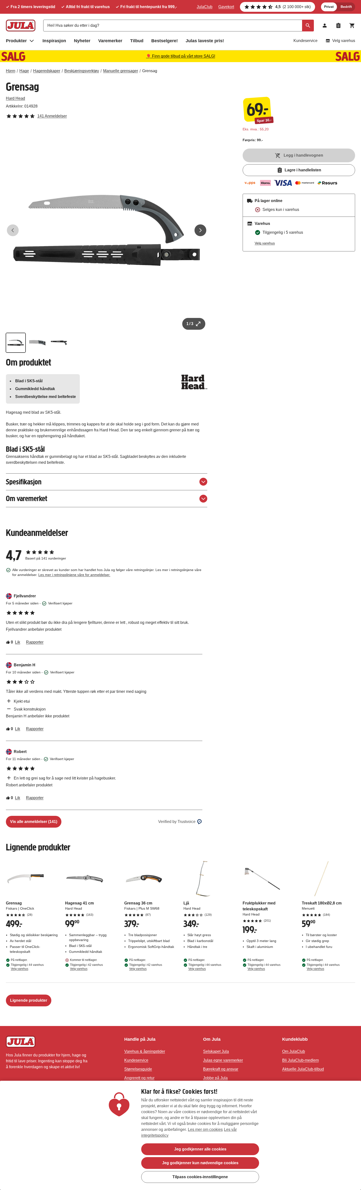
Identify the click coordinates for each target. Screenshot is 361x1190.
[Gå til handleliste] (338, 25)
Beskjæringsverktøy (81, 71)
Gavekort (226, 7)
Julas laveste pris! (205, 40)
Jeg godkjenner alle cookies (200, 1149)
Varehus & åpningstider (144, 1051)
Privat (329, 7)
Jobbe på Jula (215, 1078)
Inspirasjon (54, 40)
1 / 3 (189, 324)
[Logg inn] (325, 25)
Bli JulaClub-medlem (300, 1060)
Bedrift (346, 7)
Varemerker (110, 40)
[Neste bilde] (200, 230)
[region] (180, 1135)
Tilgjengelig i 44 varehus (27, 967)
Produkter (16, 40)
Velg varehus (343, 41)
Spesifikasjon (24, 481)
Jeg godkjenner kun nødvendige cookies (200, 1163)
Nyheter (82, 40)
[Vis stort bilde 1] (106, 230)
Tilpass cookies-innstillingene (200, 1177)
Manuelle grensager (120, 71)
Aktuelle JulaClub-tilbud (303, 1069)
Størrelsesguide (138, 1069)
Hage (24, 71)
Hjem (10, 71)
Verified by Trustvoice (176, 822)
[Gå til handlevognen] (352, 25)
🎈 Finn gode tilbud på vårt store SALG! (180, 56)
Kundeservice (305, 41)
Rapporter (34, 642)
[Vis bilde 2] (37, 343)
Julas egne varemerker (223, 1060)
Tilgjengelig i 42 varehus (86, 967)
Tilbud (136, 40)
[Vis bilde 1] (16, 343)
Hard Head (15, 98)
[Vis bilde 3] (59, 343)
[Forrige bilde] (13, 230)
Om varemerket (26, 498)
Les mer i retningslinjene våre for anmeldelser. (74, 575)
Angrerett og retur (139, 1078)
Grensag (149, 71)
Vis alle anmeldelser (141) (33, 822)
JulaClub (204, 7)
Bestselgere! (164, 40)
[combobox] (178, 25)
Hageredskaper (46, 71)
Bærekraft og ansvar (220, 1069)
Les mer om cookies (205, 1129)
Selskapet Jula (216, 1051)
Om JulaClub (293, 1051)
